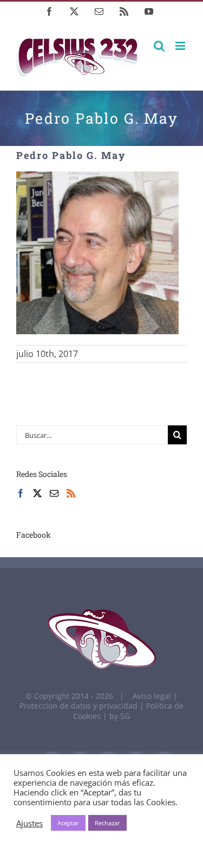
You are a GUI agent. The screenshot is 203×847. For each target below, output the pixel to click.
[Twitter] (37, 493)
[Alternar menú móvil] (181, 46)
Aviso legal (152, 696)
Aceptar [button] (68, 823)
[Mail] (54, 493)
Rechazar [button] (107, 823)
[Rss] (71, 493)
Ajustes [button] (29, 823)
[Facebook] (20, 493)
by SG (119, 716)
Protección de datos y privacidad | (82, 705)
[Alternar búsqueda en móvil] (159, 46)
